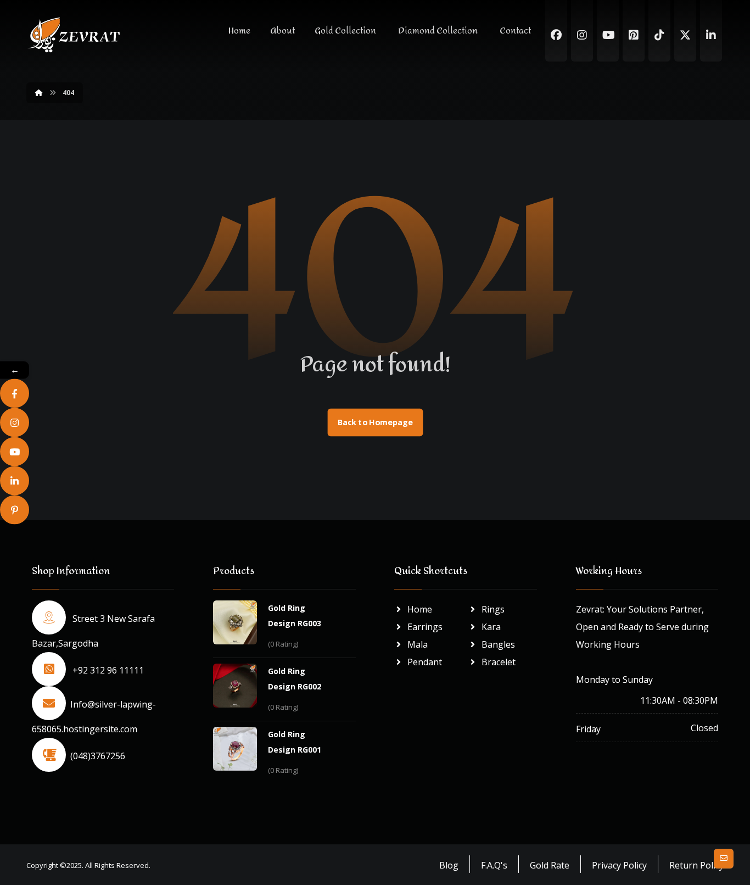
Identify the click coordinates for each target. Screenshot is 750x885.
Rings (493, 609)
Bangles (498, 644)
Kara (491, 627)
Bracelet (499, 662)
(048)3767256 (97, 756)
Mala (417, 644)
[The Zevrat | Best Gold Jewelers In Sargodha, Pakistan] (73, 34)
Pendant (424, 662)
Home (419, 609)
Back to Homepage (375, 422)
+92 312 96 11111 (107, 670)
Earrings (425, 627)
